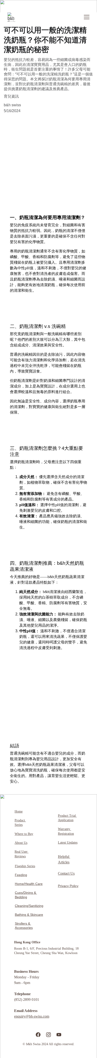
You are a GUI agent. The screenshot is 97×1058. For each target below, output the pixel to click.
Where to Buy (24, 834)
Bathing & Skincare (29, 914)
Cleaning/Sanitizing (29, 906)
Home (19, 811)
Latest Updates (67, 842)
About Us (21, 843)
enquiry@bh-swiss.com (31, 1016)
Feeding (21, 875)
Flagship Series (25, 866)
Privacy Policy (68, 886)
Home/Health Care (29, 884)
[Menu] (86, 17)
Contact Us (66, 873)
